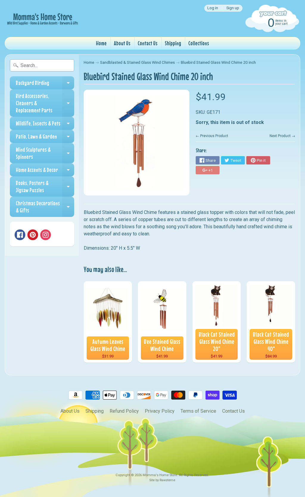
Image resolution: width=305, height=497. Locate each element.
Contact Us (148, 43)
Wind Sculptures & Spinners (45, 153)
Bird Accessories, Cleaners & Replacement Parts (45, 103)
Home (101, 43)
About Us (122, 43)
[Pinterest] (32, 234)
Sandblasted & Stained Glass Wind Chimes (137, 62)
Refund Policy (124, 411)
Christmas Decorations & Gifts (45, 207)
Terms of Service (198, 411)
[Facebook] (20, 234)
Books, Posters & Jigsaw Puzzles (45, 186)
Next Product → (282, 136)
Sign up (232, 8)
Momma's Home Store (160, 475)
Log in (212, 8)
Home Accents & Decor (45, 171)
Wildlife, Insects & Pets (45, 125)
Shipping (173, 43)
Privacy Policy (160, 411)
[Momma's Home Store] (42, 18)
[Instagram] (45, 234)
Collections (198, 43)
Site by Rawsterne (162, 480)
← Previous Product (212, 136)
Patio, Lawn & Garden (45, 138)
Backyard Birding (45, 84)
